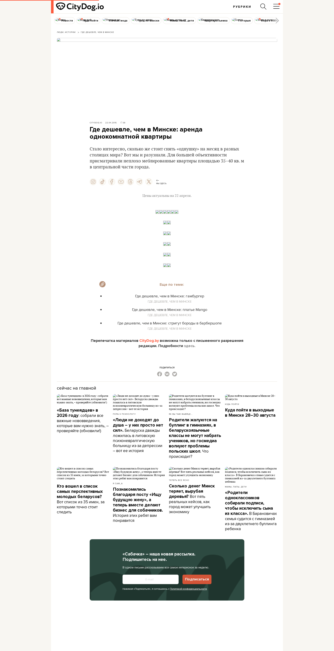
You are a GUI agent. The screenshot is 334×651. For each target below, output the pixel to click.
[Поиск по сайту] (263, 6)
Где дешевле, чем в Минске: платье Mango (169, 309)
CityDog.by (149, 340)
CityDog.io (96, 122)
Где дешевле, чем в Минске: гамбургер (169, 296)
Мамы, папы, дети (236, 486)
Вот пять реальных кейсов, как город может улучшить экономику (192, 498)
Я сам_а (118, 483)
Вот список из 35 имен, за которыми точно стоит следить (81, 499)
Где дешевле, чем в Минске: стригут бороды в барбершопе (170, 323)
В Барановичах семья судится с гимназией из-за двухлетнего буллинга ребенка (251, 511)
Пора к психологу (124, 414)
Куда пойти (232, 404)
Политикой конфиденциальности (188, 588)
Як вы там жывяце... (181, 414)
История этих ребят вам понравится (138, 505)
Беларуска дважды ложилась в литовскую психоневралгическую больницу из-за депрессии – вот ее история (138, 435)
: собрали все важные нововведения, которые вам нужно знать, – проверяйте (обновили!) (83, 420)
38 (124, 122)
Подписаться (197, 579)
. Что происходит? (195, 438)
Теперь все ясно (179, 480)
